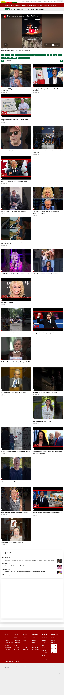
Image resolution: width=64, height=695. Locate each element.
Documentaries (26, 57)
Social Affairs (7, 644)
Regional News (8, 647)
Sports (15, 637)
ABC (19, 55)
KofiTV (59, 55)
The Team (25, 659)
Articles (33, 638)
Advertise (45, 1)
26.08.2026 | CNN (4, 92)
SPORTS (11, 5)
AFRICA (40, 5)
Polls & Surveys (35, 649)
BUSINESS (17, 5)
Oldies (18, 9)
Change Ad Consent (16, 661)
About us (14, 659)
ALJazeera (24, 55)
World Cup (16, 645)
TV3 (48, 55)
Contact (55, 1)
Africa (24, 637)
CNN (6, 55)
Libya (24, 642)
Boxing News (16, 649)
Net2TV (44, 55)
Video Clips (53, 642)
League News (17, 642)
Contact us (19, 659)
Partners (40, 659)
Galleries (41, 9)
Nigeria (24, 638)
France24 (30, 55)
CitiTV (40, 55)
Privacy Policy (52, 659)
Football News (17, 640)
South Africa (25, 649)
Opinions (34, 637)
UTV (51, 55)
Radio (27, 1)
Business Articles (45, 638)
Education (7, 640)
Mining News (44, 652)
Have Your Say (35, 647)
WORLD (45, 5)
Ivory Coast (25, 647)
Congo (24, 644)
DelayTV (55, 55)
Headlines (7, 638)
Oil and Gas (44, 650)
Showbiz (52, 637)
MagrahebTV (4, 57)
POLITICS (23, 5)
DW (9, 55)
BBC (3, 55)
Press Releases (8, 645)
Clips (14, 9)
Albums (28, 9)
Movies (39, 1)
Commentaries (35, 645)
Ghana (50, 1)
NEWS (7, 5)
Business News (44, 637)
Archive (7, 9)
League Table (16, 644)
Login (59, 1)
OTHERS (14, 57)
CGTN (12, 55)
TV (31, 1)
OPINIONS (29, 5)
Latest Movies (53, 638)
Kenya (24, 645)
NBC (16, 55)
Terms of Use (45, 659)
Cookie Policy (8, 661)
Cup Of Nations (17, 647)
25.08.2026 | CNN (36, 215)
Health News (7, 649)
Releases (23, 9)
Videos (35, 1)
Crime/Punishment (9, 642)
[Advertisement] (31, 684)
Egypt (24, 640)
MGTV (10, 57)
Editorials (34, 644)
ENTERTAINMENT (53, 5)
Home (23, 1)
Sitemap (35, 659)
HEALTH (35, 5)
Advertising (30, 659)
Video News (53, 640)
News (37, 9)
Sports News (16, 638)
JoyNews (35, 55)
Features (34, 640)
